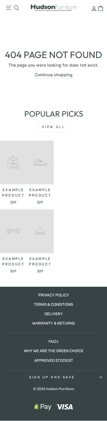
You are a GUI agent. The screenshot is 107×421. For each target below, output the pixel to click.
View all (53, 127)
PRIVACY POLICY (53, 295)
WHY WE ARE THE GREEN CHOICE (53, 350)
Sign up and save (52, 377)
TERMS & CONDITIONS (53, 304)
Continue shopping (53, 74)
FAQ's (53, 341)
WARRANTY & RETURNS (53, 323)
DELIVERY (54, 313)
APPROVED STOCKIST (53, 360)
